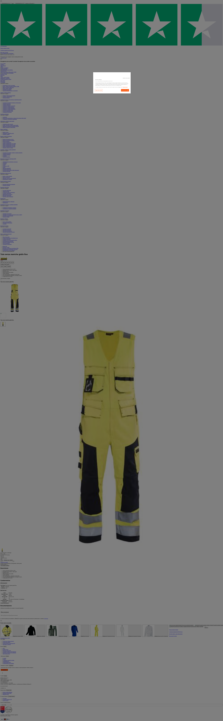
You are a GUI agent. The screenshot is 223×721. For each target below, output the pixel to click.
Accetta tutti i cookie (125, 90)
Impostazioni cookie (98, 90)
